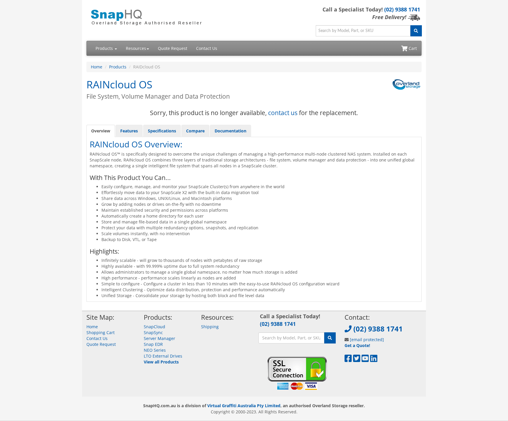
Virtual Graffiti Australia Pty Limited (243, 405)
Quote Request (172, 48)
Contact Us (206, 48)
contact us (283, 113)
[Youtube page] (365, 360)
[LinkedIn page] (373, 360)
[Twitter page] (356, 360)
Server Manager (159, 338)
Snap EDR (153, 344)
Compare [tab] (195, 131)
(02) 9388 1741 (402, 9)
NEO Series (155, 350)
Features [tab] (129, 131)
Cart (412, 48)
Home (96, 67)
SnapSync (153, 332)
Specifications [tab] (162, 131)
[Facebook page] (348, 360)
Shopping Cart (100, 332)
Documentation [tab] (230, 131)
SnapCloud (154, 326)
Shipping (210, 326)
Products (105, 48)
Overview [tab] (100, 131)
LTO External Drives (163, 356)
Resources (136, 48)
